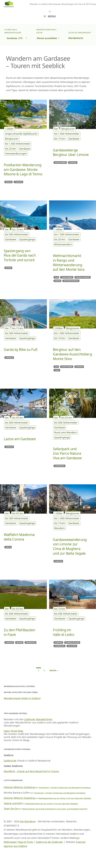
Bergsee (9, 182)
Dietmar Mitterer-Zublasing (19, 787)
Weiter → (54, 670)
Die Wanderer (28, 821)
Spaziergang (59, 466)
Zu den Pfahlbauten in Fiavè (19, 632)
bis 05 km (17, 417)
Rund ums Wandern (65, 432)
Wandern (59, 528)
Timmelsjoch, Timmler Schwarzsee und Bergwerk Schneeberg (64, 787)
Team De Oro (11, 808)
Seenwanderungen (16, 153)
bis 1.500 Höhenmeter (17, 143)
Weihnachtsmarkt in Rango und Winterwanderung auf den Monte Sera (68, 262)
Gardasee (24, 148)
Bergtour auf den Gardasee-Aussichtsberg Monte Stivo (72, 354)
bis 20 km (59, 239)
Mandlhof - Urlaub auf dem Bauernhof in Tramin (31, 771)
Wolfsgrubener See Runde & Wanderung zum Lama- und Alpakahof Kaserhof (54, 809)
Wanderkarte (75, 38)
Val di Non (72, 646)
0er (56, 128)
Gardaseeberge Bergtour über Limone (71, 152)
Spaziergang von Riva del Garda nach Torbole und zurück (20, 255)
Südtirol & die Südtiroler (49, 842)
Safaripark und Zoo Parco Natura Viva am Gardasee (67, 453)
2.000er (58, 328)
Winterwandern (63, 244)
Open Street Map (13, 731)
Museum (19, 642)
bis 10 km (17, 229)
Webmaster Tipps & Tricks (18, 842)
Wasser (8, 268)
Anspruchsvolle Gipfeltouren (21, 133)
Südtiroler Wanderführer (38, 719)
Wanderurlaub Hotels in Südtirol (22, 698)
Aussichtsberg (60, 162)
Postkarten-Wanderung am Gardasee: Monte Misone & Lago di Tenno (23, 169)
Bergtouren (11, 138)
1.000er (9, 128)
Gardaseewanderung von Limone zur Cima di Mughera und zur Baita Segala (70, 546)
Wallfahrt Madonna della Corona (19, 537)
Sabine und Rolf (13, 803)
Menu (52, 16)
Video (57, 370)
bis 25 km (10, 148)
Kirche (8, 547)
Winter (57, 281)
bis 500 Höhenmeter (16, 234)
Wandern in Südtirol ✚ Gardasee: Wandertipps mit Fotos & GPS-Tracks (63, 4)
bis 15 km (59, 138)
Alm (56, 277)
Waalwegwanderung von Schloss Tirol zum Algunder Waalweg (64, 798)
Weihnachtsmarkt (83, 277)
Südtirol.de (10, 760)
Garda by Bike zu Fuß (20, 349)
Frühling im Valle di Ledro (63, 632)
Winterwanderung (71, 281)
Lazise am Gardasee (20, 438)
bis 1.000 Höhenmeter (66, 333)
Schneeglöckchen (72, 642)
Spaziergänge (27, 239)
